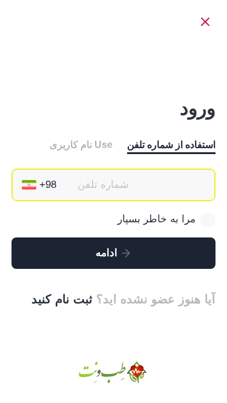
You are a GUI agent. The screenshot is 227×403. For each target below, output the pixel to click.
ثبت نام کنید (62, 299)
